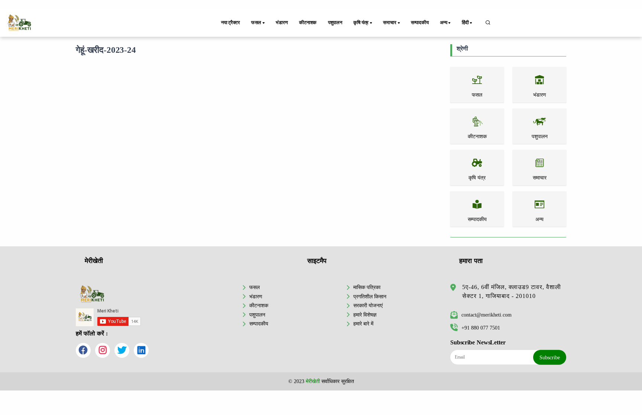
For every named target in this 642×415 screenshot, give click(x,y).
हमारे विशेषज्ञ (364, 315)
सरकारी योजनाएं (368, 305)
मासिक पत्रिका (366, 287)
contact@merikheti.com (486, 315)
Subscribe (549, 357)
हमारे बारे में (363, 324)
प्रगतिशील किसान (369, 296)
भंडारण (282, 22)
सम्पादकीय (420, 22)
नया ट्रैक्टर (230, 22)
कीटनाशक (308, 22)
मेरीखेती (313, 381)
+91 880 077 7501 (480, 328)
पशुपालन (335, 22)
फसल (254, 287)
